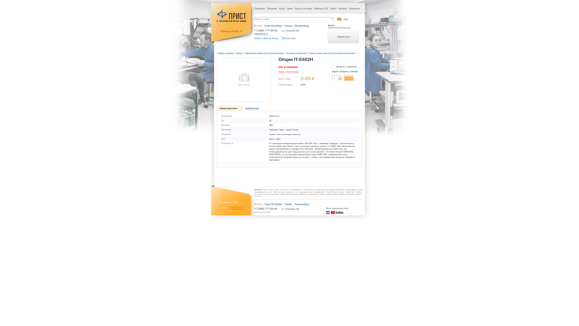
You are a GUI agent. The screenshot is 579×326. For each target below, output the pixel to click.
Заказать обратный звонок (266, 38)
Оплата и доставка (303, 8)
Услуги (282, 8)
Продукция (272, 8)
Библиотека (354, 8)
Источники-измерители (296, 53)
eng (346, 19)
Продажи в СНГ (321, 8)
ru (339, 19)
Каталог (239, 53)
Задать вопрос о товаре (345, 71)
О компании (259, 8)
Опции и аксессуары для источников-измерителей (332, 53)
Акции (290, 8)
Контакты (343, 8)
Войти (331, 25)
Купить (349, 77)
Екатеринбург (302, 25)
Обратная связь (289, 38)
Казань (288, 25)
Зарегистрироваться (339, 27)
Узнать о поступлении (288, 72)
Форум (333, 8)
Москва (258, 25)
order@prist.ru (261, 34)
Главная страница (225, 53)
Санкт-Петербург (273, 25)
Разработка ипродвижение (231, 208)
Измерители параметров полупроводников (264, 53)
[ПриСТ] (231, 21)
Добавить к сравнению (346, 67)
